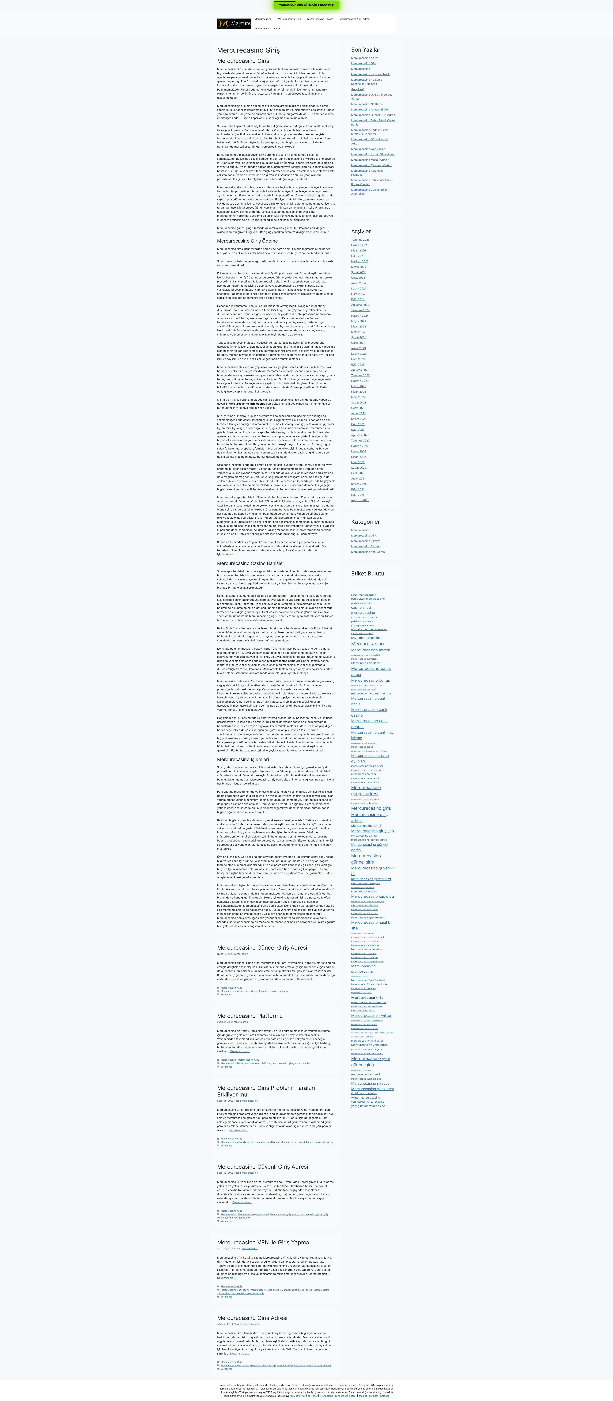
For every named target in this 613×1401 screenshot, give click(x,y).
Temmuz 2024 (360, 310)
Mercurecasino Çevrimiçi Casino (371, 165)
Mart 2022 (358, 462)
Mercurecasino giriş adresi (284, 1214)
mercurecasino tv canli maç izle (366, 1006)
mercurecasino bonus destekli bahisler (366, 685)
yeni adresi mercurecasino (367, 1101)
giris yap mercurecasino (363, 625)
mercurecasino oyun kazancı (362, 933)
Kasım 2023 (359, 353)
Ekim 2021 (357, 489)
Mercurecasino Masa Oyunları (370, 159)
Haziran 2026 (360, 245)
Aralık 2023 (358, 348)
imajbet (363, 1395)
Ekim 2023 (358, 359)
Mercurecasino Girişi (366, 826)
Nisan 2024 (358, 326)
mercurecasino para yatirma (365, 941)
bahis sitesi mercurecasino (368, 598)
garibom (373, 1395)
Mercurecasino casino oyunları (370, 758)
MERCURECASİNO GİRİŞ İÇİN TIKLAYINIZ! (306, 4)
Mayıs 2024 (358, 321)
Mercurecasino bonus (370, 680)
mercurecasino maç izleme (364, 909)
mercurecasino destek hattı (365, 782)
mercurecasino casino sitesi (367, 765)
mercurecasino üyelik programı (366, 1078)
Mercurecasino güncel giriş (313, 1214)
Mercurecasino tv (367, 997)
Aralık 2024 (358, 283)
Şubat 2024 (358, 337)
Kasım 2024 (359, 288)
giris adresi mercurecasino (364, 617)
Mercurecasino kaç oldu (372, 896)
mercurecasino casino (362, 747)
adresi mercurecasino (363, 594)
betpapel (385, 1395)
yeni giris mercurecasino (368, 1106)
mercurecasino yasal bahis (362, 1037)
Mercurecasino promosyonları (363, 968)
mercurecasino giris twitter (364, 803)
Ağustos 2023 (360, 370)
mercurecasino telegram (363, 988)
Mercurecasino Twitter (267, 28)
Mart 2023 (358, 397)
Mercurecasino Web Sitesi (364, 1024)
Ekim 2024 (358, 294)
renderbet (341, 1395)
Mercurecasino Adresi (365, 58)
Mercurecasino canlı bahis (368, 701)
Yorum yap (226, 994)
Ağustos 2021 (360, 500)
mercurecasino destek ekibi (365, 778)
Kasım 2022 (358, 418)
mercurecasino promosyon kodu (367, 961)
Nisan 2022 (358, 456)
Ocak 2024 (358, 342)
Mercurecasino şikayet (293, 1142)
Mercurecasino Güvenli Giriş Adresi (262, 1166)
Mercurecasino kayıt (364, 891)
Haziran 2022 (359, 446)
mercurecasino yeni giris (366, 1049)
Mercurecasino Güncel (364, 835)
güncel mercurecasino (362, 633)
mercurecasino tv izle (363, 1010)
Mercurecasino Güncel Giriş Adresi (262, 947)
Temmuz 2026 (360, 239)
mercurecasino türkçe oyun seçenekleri (367, 1021)
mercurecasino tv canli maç (369, 1002)
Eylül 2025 (357, 256)
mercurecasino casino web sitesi (367, 770)
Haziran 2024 (360, 315)
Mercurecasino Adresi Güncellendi (373, 154)
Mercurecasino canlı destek (265, 1289)
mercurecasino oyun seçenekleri (367, 937)
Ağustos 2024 (360, 304)
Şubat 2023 (358, 402)
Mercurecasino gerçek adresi (253, 1214)
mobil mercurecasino (364, 1093)
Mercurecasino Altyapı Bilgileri (370, 109)
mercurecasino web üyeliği (362, 1033)
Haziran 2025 (359, 261)
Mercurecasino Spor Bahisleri (368, 980)
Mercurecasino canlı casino (235, 1289)
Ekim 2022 (358, 424)
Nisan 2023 (358, 391)
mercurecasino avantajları (364, 659)
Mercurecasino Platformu (250, 1015)
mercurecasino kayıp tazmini (362, 888)
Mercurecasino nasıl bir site (265, 1142)
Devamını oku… (307, 979)
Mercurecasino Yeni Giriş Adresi (367, 1053)
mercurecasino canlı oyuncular (363, 743)
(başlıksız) (357, 89)
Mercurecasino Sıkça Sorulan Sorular (369, 984)
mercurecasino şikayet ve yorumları (291, 1063)
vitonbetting (326, 1395)
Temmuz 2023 (360, 375)
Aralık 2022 (358, 413)
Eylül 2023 (358, 364)
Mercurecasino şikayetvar (320, 1142)
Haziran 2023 (360, 380)
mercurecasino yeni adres (367, 1040)
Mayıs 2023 (358, 386)
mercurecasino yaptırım (384, 1033)
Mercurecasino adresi (370, 650)
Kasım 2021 (358, 484)
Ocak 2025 (358, 277)
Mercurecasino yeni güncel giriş (234, 1217)
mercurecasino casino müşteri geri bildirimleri (369, 751)
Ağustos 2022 (360, 435)
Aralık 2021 (358, 478)
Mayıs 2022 (358, 451)
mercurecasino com (363, 774)
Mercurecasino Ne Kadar (367, 104)
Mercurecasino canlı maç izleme (372, 735)
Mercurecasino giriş (371, 808)
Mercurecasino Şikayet (320, 18)
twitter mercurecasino (365, 1097)
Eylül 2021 (357, 494)
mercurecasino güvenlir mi (371, 879)
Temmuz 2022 (360, 440)
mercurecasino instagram (365, 883)
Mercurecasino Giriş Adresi (252, 1317)
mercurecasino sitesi (359, 976)
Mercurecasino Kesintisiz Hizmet (367, 901)
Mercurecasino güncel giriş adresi (239, 991)
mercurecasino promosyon (364, 957)
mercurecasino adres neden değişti (365, 655)
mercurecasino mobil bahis (364, 913)
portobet (313, 1395)
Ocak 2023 (358, 408)
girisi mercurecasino (362, 621)
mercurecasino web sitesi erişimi (364, 1029)
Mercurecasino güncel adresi (369, 847)
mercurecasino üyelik (366, 1074)
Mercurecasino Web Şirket (368, 149)
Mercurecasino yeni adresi (369, 1045)
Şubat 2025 (358, 272)
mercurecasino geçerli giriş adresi (365, 799)
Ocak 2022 (358, 473)
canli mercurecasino (361, 603)
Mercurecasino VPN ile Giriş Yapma (263, 1242)
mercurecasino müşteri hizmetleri (368, 917)
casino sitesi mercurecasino (363, 610)
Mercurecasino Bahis (232, 1063)
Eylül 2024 (358, 299)
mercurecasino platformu (257, 1063)
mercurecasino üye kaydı (361, 1070)
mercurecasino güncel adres (369, 839)
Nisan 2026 (358, 250)
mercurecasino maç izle (364, 905)
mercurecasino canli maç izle (371, 693)
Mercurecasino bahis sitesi (371, 671)
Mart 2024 (358, 332)
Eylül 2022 (357, 429)
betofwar (300, 1395)
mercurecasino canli (363, 689)
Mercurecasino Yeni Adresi (355, 18)
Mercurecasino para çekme (291, 1365)
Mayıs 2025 (358, 266)
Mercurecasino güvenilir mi (235, 1142)
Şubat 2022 (358, 467)
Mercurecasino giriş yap (263, 1365)
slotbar (352, 1395)
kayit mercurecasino (366, 638)
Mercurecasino (263, 18)
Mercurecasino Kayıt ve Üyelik (370, 74)
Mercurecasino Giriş (289, 18)
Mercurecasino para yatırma (273, 991)
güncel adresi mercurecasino (369, 629)
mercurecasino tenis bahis (361, 993)
